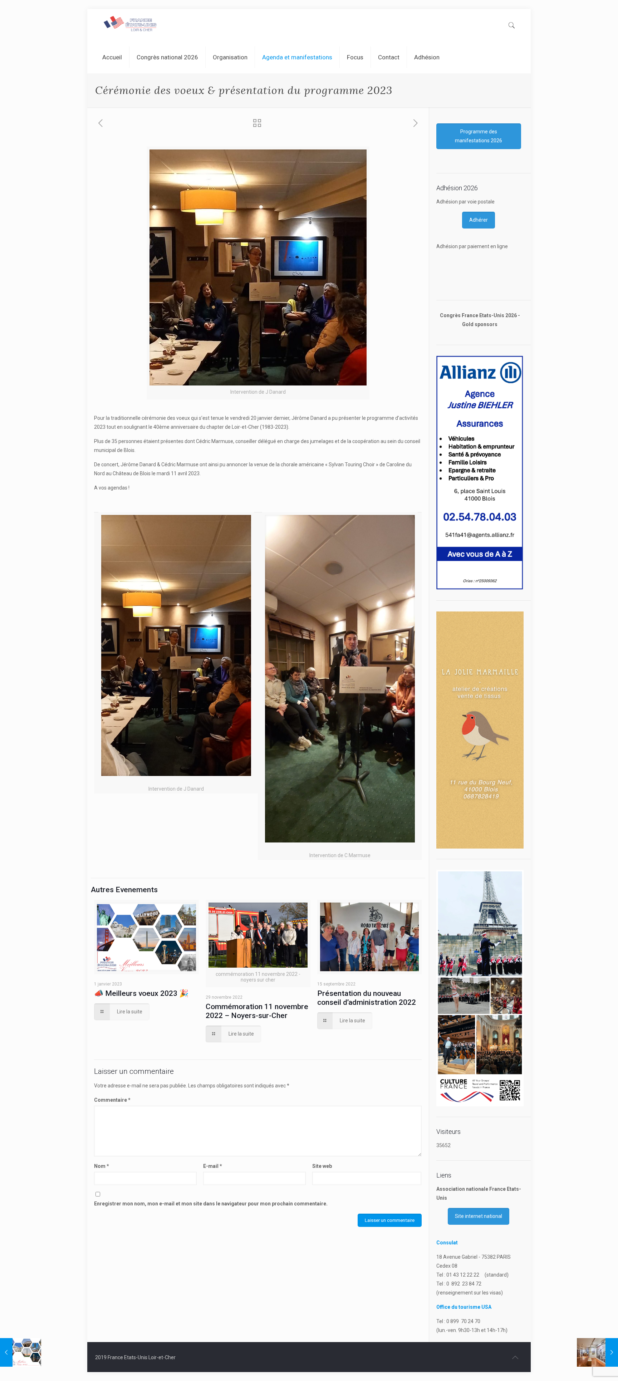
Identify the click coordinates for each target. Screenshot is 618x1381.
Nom (101, 1166)
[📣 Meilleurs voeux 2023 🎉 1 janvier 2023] (20, 1352)
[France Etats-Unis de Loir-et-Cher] (131, 25)
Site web (322, 1166)
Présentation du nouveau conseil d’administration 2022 (366, 998)
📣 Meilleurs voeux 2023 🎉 (141, 993)
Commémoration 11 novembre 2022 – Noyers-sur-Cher (257, 1011)
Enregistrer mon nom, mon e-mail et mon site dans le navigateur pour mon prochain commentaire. (211, 1203)
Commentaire (112, 1100)
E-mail (212, 1166)
